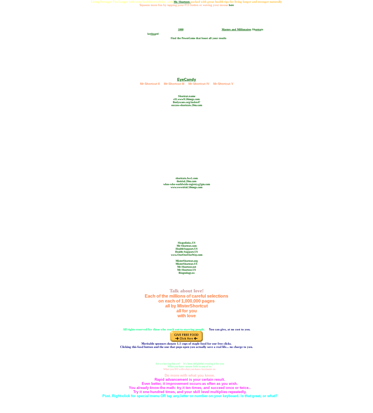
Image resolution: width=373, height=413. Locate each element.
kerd (153, 33)
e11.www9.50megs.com (186, 99)
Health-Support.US (186, 251)
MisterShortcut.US (186, 263)
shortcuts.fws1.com (187, 178)
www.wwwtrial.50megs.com (186, 187)
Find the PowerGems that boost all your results (198, 38)
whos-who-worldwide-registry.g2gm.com (186, 184)
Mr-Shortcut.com (187, 245)
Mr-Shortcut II (150, 83)
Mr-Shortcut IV (198, 83)
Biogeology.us (187, 272)
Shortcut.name (186, 96)
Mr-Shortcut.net (186, 266)
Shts (257, 29)
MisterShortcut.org (187, 260)
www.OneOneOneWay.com (186, 254)
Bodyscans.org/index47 (186, 102)
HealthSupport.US (187, 248)
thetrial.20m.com (186, 181)
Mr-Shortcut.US (186, 269)
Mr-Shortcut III (174, 83)
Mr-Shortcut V (223, 83)
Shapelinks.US (187, 242)
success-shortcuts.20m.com (186, 105)
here (231, 5)
